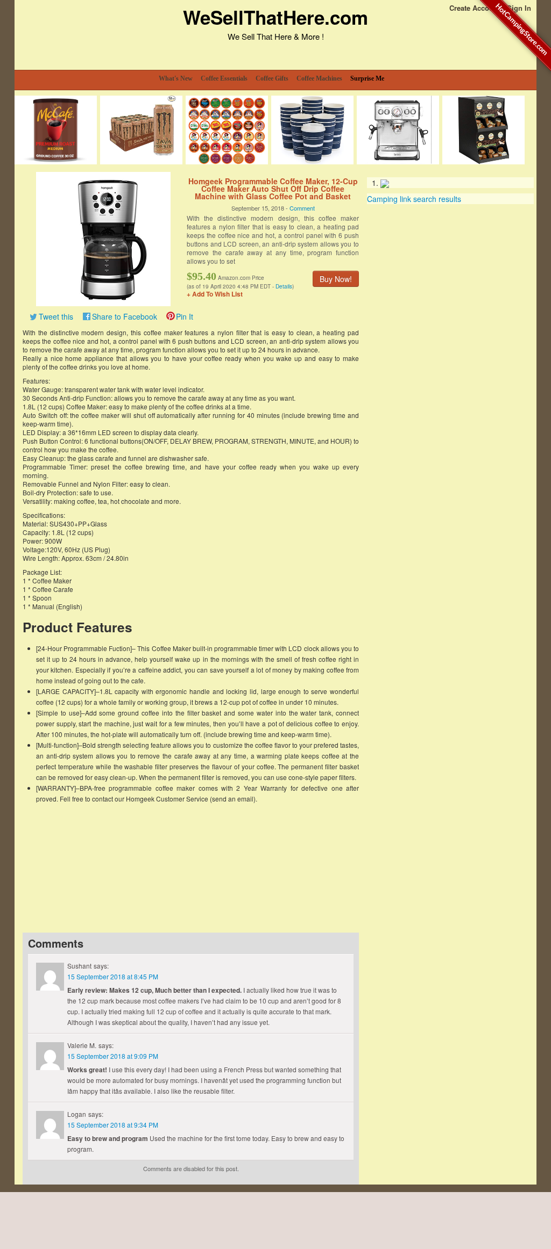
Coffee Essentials (224, 78)
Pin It (184, 316)
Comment (302, 208)
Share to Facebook (124, 316)
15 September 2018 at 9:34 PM (112, 1124)
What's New (176, 78)
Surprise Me (367, 78)
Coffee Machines (319, 78)
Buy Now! (336, 278)
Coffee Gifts (272, 78)
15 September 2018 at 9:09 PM (112, 1055)
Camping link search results (414, 198)
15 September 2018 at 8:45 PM (112, 976)
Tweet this (56, 316)
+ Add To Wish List (215, 294)
